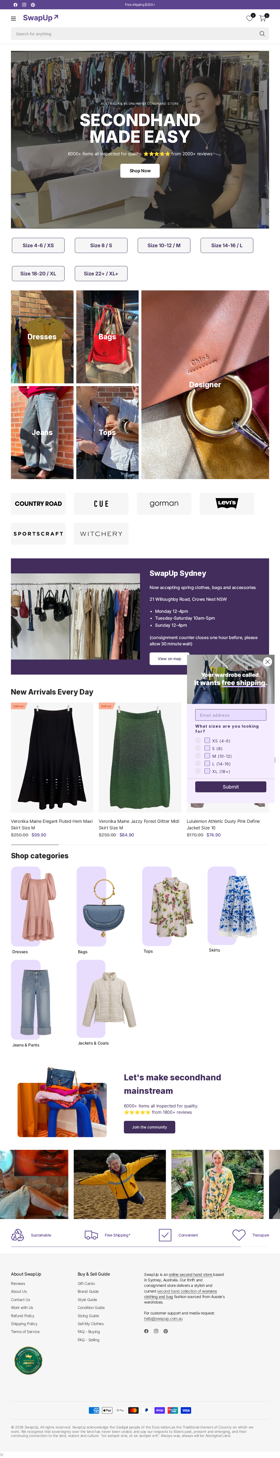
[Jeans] (42, 432)
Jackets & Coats (93, 1043)
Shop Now (140, 170)
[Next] (269, 957)
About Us (19, 1291)
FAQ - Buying (89, 1331)
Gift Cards (86, 1283)
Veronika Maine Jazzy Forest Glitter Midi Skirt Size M (139, 824)
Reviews (18, 1283)
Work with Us (22, 1307)
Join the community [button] (149, 1127)
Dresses (20, 951)
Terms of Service (25, 1331)
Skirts (214, 950)
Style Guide (87, 1299)
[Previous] (11, 760)
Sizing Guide (88, 1315)
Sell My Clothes (91, 1323)
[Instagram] (24, 4)
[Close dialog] (267, 662)
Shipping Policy (24, 1323)
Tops (148, 951)
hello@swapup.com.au (163, 1318)
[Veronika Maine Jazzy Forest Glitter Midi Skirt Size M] (140, 757)
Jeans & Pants (25, 1045)
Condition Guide (91, 1307)
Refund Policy (22, 1315)
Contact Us (20, 1299)
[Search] (262, 33)
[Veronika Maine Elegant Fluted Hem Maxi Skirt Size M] (52, 757)
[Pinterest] (32, 4)
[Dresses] (42, 336)
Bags (83, 951)
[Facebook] (15, 4)
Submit (231, 787)
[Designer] (205, 384)
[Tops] (107, 432)
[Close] (1, 1455)
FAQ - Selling (89, 1339)
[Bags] (107, 336)
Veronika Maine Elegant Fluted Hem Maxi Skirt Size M (52, 824)
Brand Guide (88, 1291)
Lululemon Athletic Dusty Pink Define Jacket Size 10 (223, 824)
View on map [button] (169, 658)
